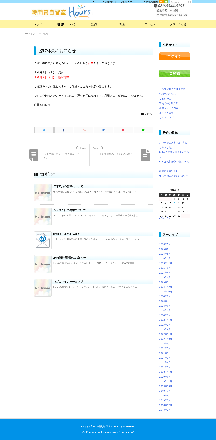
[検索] (189, 2)
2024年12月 (165, 286)
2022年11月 (165, 334)
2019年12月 (165, 381)
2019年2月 (165, 400)
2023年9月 (165, 324)
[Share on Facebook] (64, 130)
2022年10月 (165, 338)
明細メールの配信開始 (66, 234)
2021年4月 (165, 362)
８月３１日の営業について (69, 210)
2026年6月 (165, 249)
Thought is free (126, 432)
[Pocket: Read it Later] (123, 130)
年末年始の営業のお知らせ (173, 175)
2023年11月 (165, 319)
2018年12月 (165, 405)
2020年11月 (165, 371)
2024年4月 (165, 310)
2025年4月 (165, 272)
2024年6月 (165, 305)
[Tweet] (44, 130)
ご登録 (123, 1)
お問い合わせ (152, 1)
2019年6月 (165, 395)
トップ (98, 1)
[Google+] (83, 130)
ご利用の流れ (166, 98)
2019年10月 (165, 386)
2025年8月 (165, 267)
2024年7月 (165, 301)
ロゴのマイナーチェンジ (68, 281)
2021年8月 (165, 353)
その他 (148, 113)
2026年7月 (165, 244)
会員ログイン (111, 1)
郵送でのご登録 (167, 93)
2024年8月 (165, 296)
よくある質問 (166, 112)
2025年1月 (165, 282)
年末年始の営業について (68, 186)
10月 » (169, 218)
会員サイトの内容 (168, 108)
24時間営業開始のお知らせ (69, 258)
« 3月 (162, 218)
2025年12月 (165, 263)
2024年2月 (165, 315)
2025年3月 (165, 277)
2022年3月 (165, 348)
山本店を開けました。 (171, 171)
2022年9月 (165, 343)
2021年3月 (165, 367)
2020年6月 (165, 376)
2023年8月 (165, 329)
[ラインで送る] (143, 130)
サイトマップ (136, 1)
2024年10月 (165, 291)
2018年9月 (165, 409)
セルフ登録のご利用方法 (172, 89)
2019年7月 (165, 390)
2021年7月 (165, 357)
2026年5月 (165, 253)
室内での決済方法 (168, 103)
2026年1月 (165, 258)
